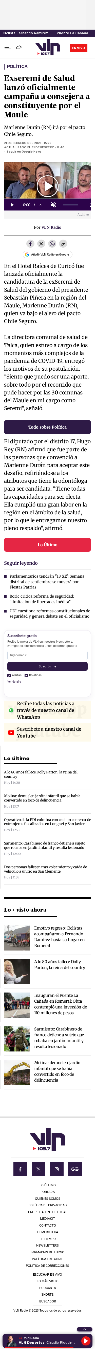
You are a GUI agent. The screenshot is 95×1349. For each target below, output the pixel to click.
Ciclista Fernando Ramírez (25, 33)
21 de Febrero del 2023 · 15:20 (27, 143)
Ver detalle (14, 681)
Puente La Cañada (72, 33)
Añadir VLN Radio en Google (50, 254)
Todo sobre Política (47, 427)
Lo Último (48, 544)
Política (17, 67)
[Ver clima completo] (19, 47)
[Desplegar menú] (7, 47)
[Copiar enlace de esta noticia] (63, 244)
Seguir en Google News (24, 152)
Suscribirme (47, 666)
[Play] (85, 1340)
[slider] (71, 205)
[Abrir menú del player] (84, 1329)
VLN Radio (51, 227)
